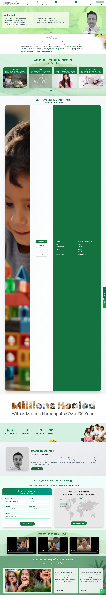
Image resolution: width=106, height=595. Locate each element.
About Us (29, 5)
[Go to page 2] (52, 90)
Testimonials (78, 5)
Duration (32, 506)
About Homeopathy (38, 5)
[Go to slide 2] (52, 32)
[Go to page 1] (51, 90)
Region (8, 506)
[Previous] (3, 77)
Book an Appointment (79, 523)
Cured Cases (70, 5)
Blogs (102, 5)
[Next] (102, 77)
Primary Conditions (11, 498)
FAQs (85, 5)
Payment (8, 513)
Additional (32, 498)
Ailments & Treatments (51, 5)
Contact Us (96, 5)
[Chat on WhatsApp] (102, 591)
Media (89, 5)
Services (63, 5)
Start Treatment (27, 524)
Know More (36, 469)
